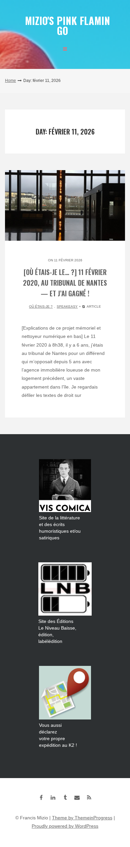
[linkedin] (53, 797)
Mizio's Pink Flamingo (67, 25)
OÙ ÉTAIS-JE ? (41, 306)
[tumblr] (65, 797)
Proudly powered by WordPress (65, 826)
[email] (77, 797)
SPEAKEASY (67, 306)
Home (10, 80)
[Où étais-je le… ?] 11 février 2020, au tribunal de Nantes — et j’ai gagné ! (65, 282)
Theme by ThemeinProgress (82, 817)
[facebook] (41, 797)
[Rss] (89, 797)
